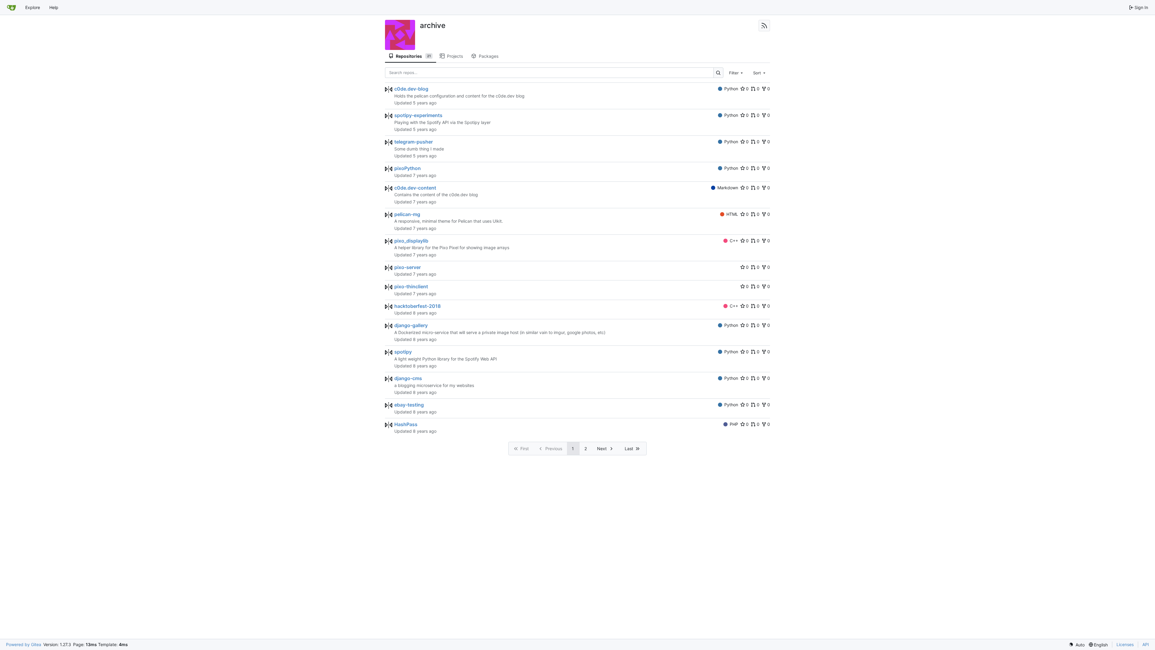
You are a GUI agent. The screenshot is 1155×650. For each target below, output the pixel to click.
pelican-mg (407, 214)
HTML (732, 214)
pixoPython (407, 168)
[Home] (11, 7)
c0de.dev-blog (411, 89)
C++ (734, 240)
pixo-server (407, 267)
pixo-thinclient (411, 286)
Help (53, 7)
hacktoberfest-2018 (417, 306)
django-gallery (411, 325)
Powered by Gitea (23, 644)
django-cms (408, 378)
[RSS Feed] (764, 25)
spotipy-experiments (418, 115)
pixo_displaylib (411, 241)
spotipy (403, 352)
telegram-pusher (413, 142)
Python (731, 88)
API (1145, 644)
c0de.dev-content (415, 188)
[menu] (1077, 644)
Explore (32, 7)
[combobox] (736, 72)
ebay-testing (409, 405)
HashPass (405, 424)
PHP (734, 424)
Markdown (727, 187)
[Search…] (718, 72)
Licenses (1125, 644)
